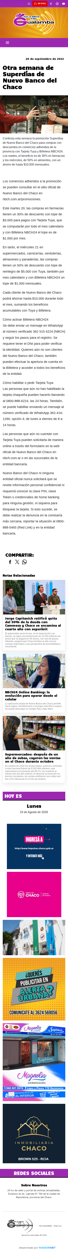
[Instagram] (57, 4)
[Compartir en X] (17, 562)
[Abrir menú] (7, 43)
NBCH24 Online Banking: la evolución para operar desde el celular (31, 695)
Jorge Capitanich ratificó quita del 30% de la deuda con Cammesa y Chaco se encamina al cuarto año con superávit (33, 624)
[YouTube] (63, 4)
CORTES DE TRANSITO (34, 50)
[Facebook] (51, 4)
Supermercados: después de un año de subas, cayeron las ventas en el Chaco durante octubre (32, 758)
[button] (29, 4)
